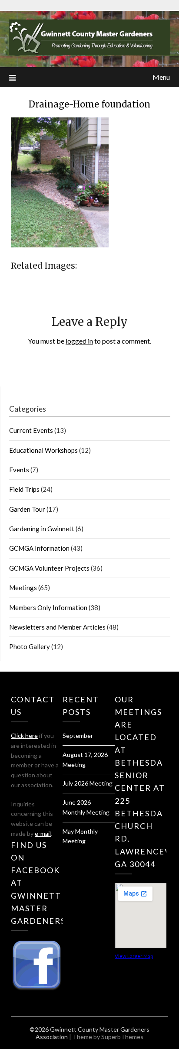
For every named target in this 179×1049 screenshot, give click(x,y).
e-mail (43, 833)
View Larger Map (134, 956)
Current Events (31, 430)
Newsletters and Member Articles (57, 627)
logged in (79, 341)
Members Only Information (48, 607)
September (78, 735)
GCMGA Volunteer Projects (49, 568)
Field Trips (24, 489)
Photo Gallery (29, 646)
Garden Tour (27, 509)
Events (19, 470)
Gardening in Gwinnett (41, 529)
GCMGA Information (39, 548)
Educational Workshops (43, 450)
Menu (161, 77)
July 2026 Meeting (88, 783)
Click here (24, 735)
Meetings (23, 587)
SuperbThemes (122, 1036)
